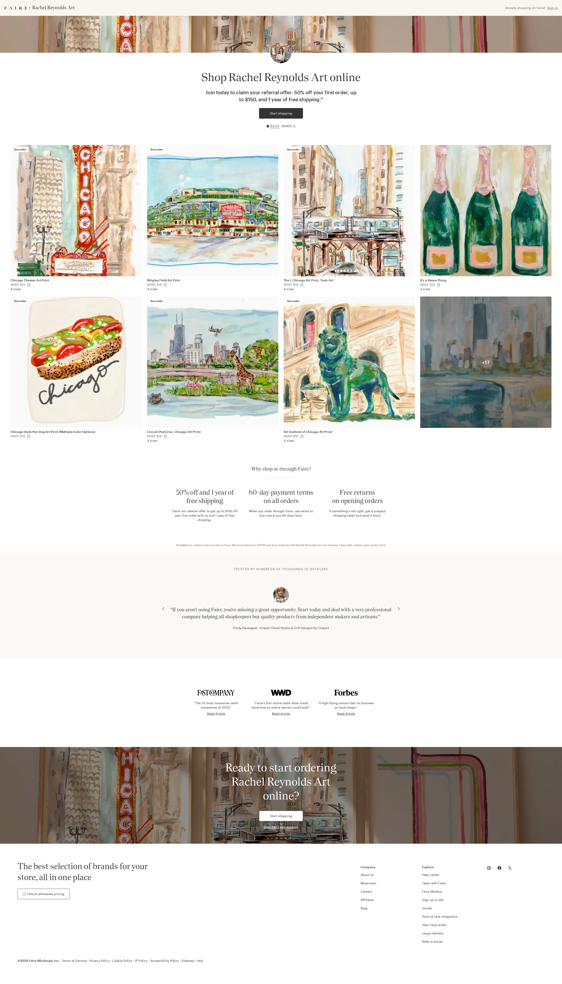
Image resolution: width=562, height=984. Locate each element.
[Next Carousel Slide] (398, 608)
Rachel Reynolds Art (308, 544)
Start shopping (281, 113)
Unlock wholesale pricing (46, 894)
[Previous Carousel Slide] (163, 608)
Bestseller (20, 149)
